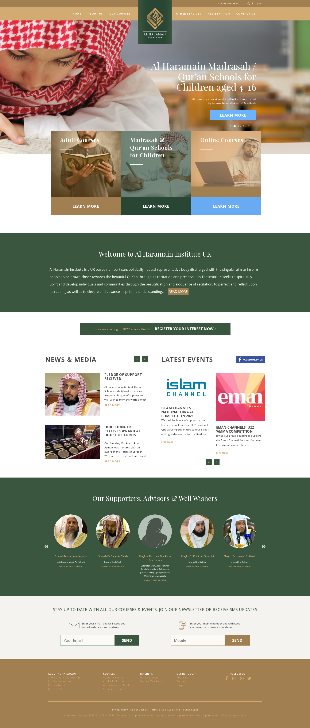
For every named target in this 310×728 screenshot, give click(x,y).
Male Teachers (149, 677)
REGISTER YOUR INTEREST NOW (184, 328)
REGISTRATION (219, 13)
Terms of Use (158, 709)
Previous (46, 547)
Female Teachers (151, 681)
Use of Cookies (139, 709)
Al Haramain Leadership (64, 677)
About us (182, 677)
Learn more (86, 206)
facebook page (253, 359)
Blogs (180, 685)
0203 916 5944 (230, 3)
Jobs (259, 3)
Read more (112, 405)
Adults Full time (113, 681)
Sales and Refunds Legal (183, 709)
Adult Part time (113, 677)
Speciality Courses (115, 689)
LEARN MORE (233, 115)
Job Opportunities (60, 681)
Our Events (55, 689)
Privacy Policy (120, 709)
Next (263, 547)
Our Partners (57, 685)
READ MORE (178, 291)
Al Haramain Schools (117, 685)
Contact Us (184, 681)
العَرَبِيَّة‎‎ (250, 3)
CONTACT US (246, 13)
